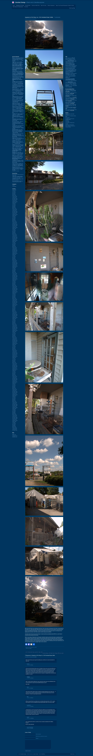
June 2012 (14, 372)
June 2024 (14, 217)
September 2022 (14, 240)
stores (30, 648)
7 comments (57, 17)
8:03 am (32, 697)
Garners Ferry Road (69, 69)
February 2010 (14, 402)
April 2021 (13, 258)
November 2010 (14, 392)
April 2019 (13, 284)
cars (75, 61)
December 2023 (14, 224)
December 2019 (14, 275)
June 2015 (14, 333)
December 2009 (14, 404)
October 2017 (14, 303)
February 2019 (14, 286)
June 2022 (14, 243)
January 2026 (14, 197)
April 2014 (13, 348)
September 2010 (14, 394)
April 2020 (13, 271)
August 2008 (14, 421)
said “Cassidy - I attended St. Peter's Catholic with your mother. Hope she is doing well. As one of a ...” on (18, 72)
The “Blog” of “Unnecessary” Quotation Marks (69, 119)
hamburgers (67, 71)
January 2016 (14, 326)
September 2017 (14, 304)
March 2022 (14, 246)
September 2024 (14, 214)
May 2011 (13, 386)
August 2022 (14, 241)
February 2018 (14, 299)
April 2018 (13, 297)
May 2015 (13, 334)
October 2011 (14, 380)
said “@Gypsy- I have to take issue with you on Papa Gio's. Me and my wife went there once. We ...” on (18, 100)
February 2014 (14, 350)
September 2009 (14, 407)
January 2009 (14, 416)
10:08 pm (32, 718)
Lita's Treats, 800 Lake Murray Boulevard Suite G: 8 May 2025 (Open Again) (70, 103)
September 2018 (14, 291)
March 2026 (14, 195)
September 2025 (14, 201)
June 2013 (14, 359)
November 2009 (14, 405)
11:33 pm (32, 706)
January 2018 (14, 300)
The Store (26, 6)
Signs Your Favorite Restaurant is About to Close (65, 5)
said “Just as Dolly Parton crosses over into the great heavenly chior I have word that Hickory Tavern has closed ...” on (18, 111)
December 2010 (14, 391)
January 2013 (14, 364)
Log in (13, 433)
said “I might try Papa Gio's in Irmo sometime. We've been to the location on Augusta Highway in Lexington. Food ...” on (18, 94)
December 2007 (14, 430)
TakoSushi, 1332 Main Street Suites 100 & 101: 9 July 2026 (70, 107)
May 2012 (13, 373)
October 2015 (14, 329)
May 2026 (13, 193)
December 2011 (14, 378)
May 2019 (13, 283)
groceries (74, 70)
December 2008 (14, 417)
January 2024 (14, 223)
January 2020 (14, 274)
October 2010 (14, 393)
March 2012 (14, 375)
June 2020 (14, 269)
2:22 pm (31, 728)
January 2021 (14, 261)
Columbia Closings (20, 2)
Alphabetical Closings (20, 5)
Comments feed (14, 435)
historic (67, 73)
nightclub (70, 76)
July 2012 (13, 371)
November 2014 (14, 341)
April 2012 (13, 374)
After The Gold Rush (68, 97)
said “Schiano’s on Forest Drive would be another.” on (17, 119)
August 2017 (14, 305)
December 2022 (14, 237)
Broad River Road (70, 58)
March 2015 (14, 336)
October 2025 (14, 200)
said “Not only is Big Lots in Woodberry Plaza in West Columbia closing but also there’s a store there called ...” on (17, 145)
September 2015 (14, 330)
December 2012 (14, 365)
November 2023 (14, 225)
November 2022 (14, 238)
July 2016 (13, 319)
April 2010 (13, 400)
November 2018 (14, 289)
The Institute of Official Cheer (69, 122)
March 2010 (14, 401)
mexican (67, 76)
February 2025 (14, 209)
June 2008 (14, 423)
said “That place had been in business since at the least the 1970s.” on (17, 68)
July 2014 (13, 345)
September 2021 (14, 253)
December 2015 (14, 327)
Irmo (73, 73)
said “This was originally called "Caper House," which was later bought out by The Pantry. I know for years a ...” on (17, 64)
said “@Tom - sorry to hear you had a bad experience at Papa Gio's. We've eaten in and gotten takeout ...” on (17, 97)
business (71, 61)
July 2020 (13, 268)
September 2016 (14, 317)
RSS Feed (71, 8)
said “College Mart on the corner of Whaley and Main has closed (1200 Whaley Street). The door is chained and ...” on (17, 131)
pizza (69, 77)
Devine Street (68, 65)
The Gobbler (67, 121)
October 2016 (14, 316)
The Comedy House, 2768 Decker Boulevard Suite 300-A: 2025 (17, 181)
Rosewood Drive (68, 80)
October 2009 (14, 406)
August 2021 (14, 254)
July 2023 (13, 229)
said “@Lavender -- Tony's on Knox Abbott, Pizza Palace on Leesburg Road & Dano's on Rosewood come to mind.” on (17, 123)
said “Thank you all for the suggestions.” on (18, 114)
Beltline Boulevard (68, 58)
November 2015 (14, 328)
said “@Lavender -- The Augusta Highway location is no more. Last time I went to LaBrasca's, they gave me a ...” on (18, 89)
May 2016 (13, 321)
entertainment (74, 65)
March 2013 (14, 362)
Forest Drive (72, 68)
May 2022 (13, 244)
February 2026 (14, 196)
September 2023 (14, 227)
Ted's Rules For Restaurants (18, 6)
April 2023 (13, 232)
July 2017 (13, 306)
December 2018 (14, 288)
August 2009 (14, 408)
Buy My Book (27, 5)
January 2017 (14, 313)
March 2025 (14, 208)
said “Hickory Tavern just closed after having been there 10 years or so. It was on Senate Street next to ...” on (17, 107)
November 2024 (14, 212)
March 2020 (14, 272)
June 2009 (14, 410)
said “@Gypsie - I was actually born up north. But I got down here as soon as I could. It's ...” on (18, 161)
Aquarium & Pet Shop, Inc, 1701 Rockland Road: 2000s (39, 17)
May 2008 (13, 424)
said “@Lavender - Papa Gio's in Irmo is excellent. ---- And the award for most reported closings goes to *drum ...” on (18, 104)
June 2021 (14, 256)
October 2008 (14, 419)
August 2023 (14, 228)
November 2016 (14, 315)
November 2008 (14, 418)
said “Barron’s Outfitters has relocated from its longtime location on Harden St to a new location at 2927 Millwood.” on (17, 164)
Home (14, 5)
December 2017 (14, 301)
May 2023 (13, 231)
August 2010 (14, 395)
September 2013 (14, 356)
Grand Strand (70, 70)
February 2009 (14, 415)
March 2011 (14, 388)
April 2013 (13, 361)
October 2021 (14, 252)
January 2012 (14, 377)
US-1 (69, 85)
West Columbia (68, 86)
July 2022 (13, 242)
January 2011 (14, 390)
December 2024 (14, 211)
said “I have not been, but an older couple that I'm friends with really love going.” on (17, 149)
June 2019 (14, 282)
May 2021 (13, 257)
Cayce (66, 62)
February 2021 (14, 260)
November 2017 (14, 302)
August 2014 (14, 344)
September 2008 (14, 420)
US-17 (72, 85)
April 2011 (13, 387)
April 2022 (13, 245)
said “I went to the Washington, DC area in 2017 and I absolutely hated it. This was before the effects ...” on (17, 153)
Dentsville (72, 64)
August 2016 (14, 318)
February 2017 (14, 312)
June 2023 (14, 230)
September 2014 (14, 343)
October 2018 (14, 290)
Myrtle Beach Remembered (69, 124)
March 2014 (14, 349)
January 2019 (14, 287)
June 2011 (13, 385)
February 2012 (14, 376)
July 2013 (13, 358)
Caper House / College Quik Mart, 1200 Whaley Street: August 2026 (17, 176)
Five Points (70, 66)
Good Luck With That (35, 5)
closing (13, 185)
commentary (14, 186)
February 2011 (14, 389)
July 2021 (13, 255)
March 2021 (14, 259)
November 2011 (14, 379)
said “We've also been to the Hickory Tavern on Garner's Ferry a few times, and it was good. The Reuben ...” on (17, 82)
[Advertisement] (46, 12)
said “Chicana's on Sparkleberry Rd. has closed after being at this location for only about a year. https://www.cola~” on (17, 168)
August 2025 (14, 202)
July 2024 (13, 216)
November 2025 (14, 199)
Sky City (66, 123)
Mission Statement (51, 5)
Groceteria (67, 120)
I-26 (70, 73)
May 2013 (13, 360)
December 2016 (14, 314)
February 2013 (14, 363)
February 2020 (14, 273)
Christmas (69, 62)
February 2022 (14, 247)
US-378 (75, 85)
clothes (72, 62)
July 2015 (13, 332)
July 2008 (13, 422)
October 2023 (14, 226)
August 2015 (14, 331)
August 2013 (14, 357)
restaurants (70, 79)
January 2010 (14, 403)
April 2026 (13, 194)
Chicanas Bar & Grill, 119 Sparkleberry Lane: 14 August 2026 (17, 178)
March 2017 (14, 311)
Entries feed (14, 434)
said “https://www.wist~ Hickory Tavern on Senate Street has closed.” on (18, 138)
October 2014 (14, 342)
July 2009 (13, 409)
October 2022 (14, 239)
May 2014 (13, 347)
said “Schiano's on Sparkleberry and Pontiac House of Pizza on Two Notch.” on (17, 116)
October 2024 (14, 213)
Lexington (67, 74)
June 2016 (14, 320)
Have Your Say (43, 5)
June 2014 (14, 346)
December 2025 (14, 198)
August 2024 (14, 215)
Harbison (71, 71)
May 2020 (13, 270)
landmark (75, 73)
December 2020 (14, 262)
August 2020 (14, 267)
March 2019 (14, 285)
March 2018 (14, 298)
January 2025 (14, 210)
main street (72, 74)
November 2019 (14, 276)
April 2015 (13, 335)
